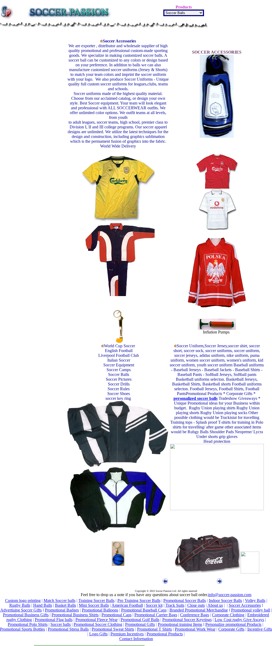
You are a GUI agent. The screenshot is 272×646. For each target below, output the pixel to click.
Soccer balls (60, 624)
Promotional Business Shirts (75, 615)
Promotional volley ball (250, 610)
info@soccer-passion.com (229, 594)
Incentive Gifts (259, 629)
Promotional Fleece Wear (96, 619)
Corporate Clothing (228, 615)
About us (215, 605)
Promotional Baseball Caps (144, 610)
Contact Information (136, 638)
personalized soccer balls (195, 398)
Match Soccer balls (59, 600)
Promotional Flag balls (54, 619)
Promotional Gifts (140, 624)
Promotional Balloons (100, 610)
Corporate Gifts (231, 629)
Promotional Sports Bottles (22, 629)
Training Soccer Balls (96, 600)
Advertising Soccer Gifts (21, 610)
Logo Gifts (98, 634)
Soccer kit (154, 605)
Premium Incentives (127, 634)
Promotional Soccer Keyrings (187, 619)
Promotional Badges (62, 610)
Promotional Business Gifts (26, 615)
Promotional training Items (180, 624)
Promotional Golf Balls (140, 619)
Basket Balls (65, 605)
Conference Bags (194, 615)
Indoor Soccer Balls (225, 600)
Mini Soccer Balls (94, 605)
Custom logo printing (23, 600)
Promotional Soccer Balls (184, 600)
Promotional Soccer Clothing (98, 624)
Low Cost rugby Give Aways (239, 619)
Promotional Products (165, 634)
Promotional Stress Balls (68, 629)
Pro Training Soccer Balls (138, 600)
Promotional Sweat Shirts (113, 629)
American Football (127, 605)
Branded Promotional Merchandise (198, 610)
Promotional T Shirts (154, 629)
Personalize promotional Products (233, 624)
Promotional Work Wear (195, 629)
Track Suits (174, 605)
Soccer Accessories (245, 605)
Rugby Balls (19, 605)
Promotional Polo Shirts (28, 624)
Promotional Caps (116, 615)
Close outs (196, 605)
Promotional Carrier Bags (155, 615)
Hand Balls (42, 605)
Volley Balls (255, 600)
